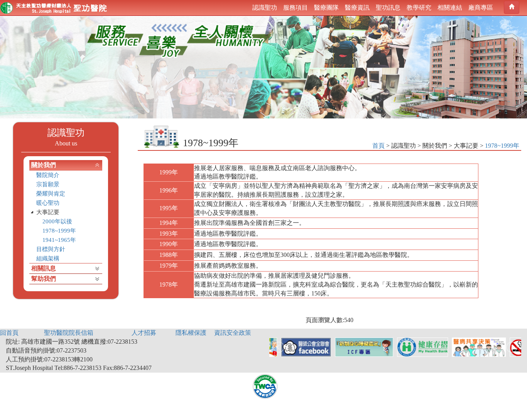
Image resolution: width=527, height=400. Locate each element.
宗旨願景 (47, 184)
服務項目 (295, 7)
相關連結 (449, 7)
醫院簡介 (47, 175)
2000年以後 (57, 221)
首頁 (378, 145)
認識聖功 (264, 7)
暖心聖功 (47, 203)
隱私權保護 (191, 332)
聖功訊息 (388, 7)
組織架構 (47, 258)
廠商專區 (480, 7)
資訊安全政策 (232, 332)
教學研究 (419, 7)
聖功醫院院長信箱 (68, 332)
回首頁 (9, 332)
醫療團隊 (326, 7)
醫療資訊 (357, 7)
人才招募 (144, 332)
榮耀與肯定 (50, 194)
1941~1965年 (59, 240)
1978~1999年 (59, 231)
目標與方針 (50, 249)
